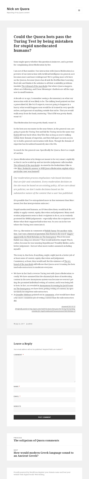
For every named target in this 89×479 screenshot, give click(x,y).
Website (17, 406)
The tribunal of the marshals (34, 86)
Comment (19, 355)
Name (17, 386)
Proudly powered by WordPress (26, 472)
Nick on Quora (18, 9)
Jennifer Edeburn (24, 294)
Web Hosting (39, 474)
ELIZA (16, 135)
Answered (68, 306)
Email (17, 396)
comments (49, 294)
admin (30, 324)
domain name (54, 472)
